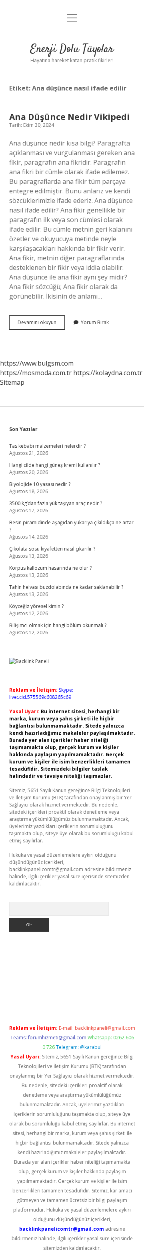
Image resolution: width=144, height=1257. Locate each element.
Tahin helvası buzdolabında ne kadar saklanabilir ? (66, 587)
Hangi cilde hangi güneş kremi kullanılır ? (54, 465)
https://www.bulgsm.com (37, 363)
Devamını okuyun (41, 324)
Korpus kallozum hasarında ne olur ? (50, 568)
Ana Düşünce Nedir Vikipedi (69, 116)
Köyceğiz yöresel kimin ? (36, 606)
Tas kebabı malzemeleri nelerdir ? (47, 446)
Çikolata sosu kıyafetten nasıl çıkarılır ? (52, 548)
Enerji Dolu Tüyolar (72, 49)
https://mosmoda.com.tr (36, 372)
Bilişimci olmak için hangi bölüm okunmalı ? (57, 625)
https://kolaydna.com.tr (107, 372)
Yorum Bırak (95, 322)
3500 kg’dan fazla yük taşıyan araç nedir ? (55, 503)
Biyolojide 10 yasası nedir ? (39, 484)
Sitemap (12, 382)
